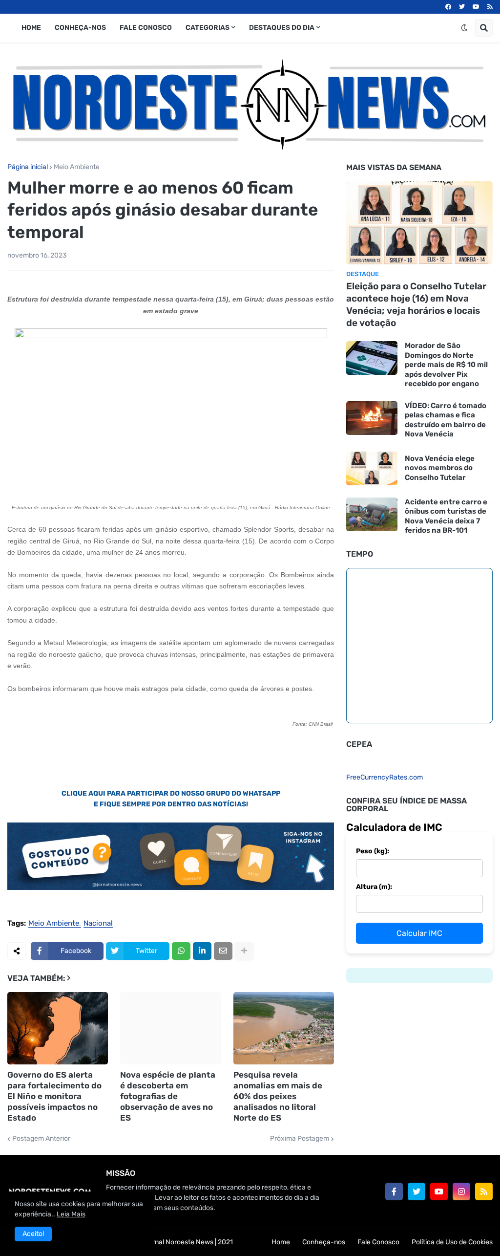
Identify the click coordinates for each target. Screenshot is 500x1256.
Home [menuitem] (31, 27)
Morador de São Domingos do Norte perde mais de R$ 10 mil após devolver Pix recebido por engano (446, 364)
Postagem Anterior (41, 1138)
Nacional (98, 924)
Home (280, 1242)
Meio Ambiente (77, 167)
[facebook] (448, 7)
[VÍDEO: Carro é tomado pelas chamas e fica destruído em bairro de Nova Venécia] (371, 418)
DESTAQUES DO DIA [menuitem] (281, 27)
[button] (464, 28)
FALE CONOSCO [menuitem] (146, 27)
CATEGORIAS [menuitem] (207, 27)
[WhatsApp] (181, 951)
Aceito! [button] (33, 1234)
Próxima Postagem (299, 1138)
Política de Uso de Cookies (452, 1242)
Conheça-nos (323, 1242)
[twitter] (462, 7)
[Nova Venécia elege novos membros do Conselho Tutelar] (371, 468)
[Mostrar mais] (244, 951)
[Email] (223, 951)
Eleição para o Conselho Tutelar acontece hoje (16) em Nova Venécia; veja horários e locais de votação (416, 304)
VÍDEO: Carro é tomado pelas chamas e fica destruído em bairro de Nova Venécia (445, 420)
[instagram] (461, 1191)
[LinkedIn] (202, 951)
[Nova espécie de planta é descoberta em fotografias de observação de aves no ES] (170, 1028)
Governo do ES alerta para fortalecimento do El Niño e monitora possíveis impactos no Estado (54, 1096)
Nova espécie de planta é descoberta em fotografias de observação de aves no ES (167, 1096)
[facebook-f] (394, 1191)
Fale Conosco (378, 1242)
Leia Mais (71, 1214)
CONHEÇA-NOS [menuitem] (80, 27)
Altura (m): (374, 887)
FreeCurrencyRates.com (384, 777)
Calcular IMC (419, 933)
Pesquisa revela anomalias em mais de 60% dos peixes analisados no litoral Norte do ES (277, 1096)
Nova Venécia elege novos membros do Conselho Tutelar (440, 468)
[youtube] (476, 7)
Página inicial (27, 167)
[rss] (490, 7)
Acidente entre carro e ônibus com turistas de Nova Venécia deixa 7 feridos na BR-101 (446, 516)
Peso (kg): (372, 851)
